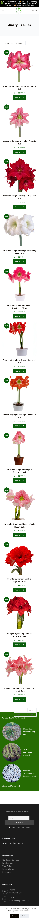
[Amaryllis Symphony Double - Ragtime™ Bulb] (19, 558)
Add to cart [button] (19, 97)
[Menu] (3, 10)
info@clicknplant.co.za (19, 900)
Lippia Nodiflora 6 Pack (11, 786)
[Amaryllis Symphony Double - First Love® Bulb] (19, 667)
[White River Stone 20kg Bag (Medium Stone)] (11, 773)
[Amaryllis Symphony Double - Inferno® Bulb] (19, 612)
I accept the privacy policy (20, 827)
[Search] (33, 10)
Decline (24, 916)
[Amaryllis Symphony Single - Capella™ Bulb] (19, 339)
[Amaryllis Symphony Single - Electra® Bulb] (19, 393)
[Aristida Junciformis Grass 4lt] (11, 752)
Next (31, 710)
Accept (14, 916)
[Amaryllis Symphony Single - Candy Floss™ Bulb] (19, 503)
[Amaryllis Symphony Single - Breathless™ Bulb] (19, 284)
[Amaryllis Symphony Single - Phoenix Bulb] (19, 120)
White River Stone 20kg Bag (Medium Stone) (29, 773)
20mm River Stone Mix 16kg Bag (29, 731)
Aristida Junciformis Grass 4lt (27, 752)
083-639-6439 (15, 893)
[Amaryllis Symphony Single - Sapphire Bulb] (19, 175)
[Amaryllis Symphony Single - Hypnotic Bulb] (19, 65)
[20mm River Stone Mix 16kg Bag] (11, 731)
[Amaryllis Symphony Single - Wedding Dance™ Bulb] (19, 229)
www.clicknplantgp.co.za (13, 843)
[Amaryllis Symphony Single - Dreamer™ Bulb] (19, 448)
